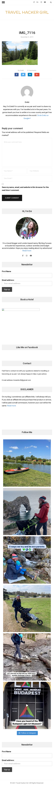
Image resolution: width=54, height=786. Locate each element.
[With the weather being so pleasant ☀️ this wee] (27, 463)
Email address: (8, 280)
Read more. (27, 251)
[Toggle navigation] (3, 2)
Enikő (21, 70)
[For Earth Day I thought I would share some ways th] (27, 560)
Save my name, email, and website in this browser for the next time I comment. (25, 188)
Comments (31, 70)
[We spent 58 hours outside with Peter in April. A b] (27, 511)
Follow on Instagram (28, 733)
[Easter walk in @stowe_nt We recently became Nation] (27, 608)
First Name (6, 271)
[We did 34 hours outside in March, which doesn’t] (27, 657)
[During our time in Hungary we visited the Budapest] (27, 705)
